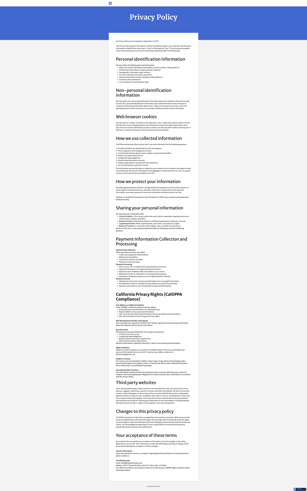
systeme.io (157, 486)
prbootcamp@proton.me (125, 354)
